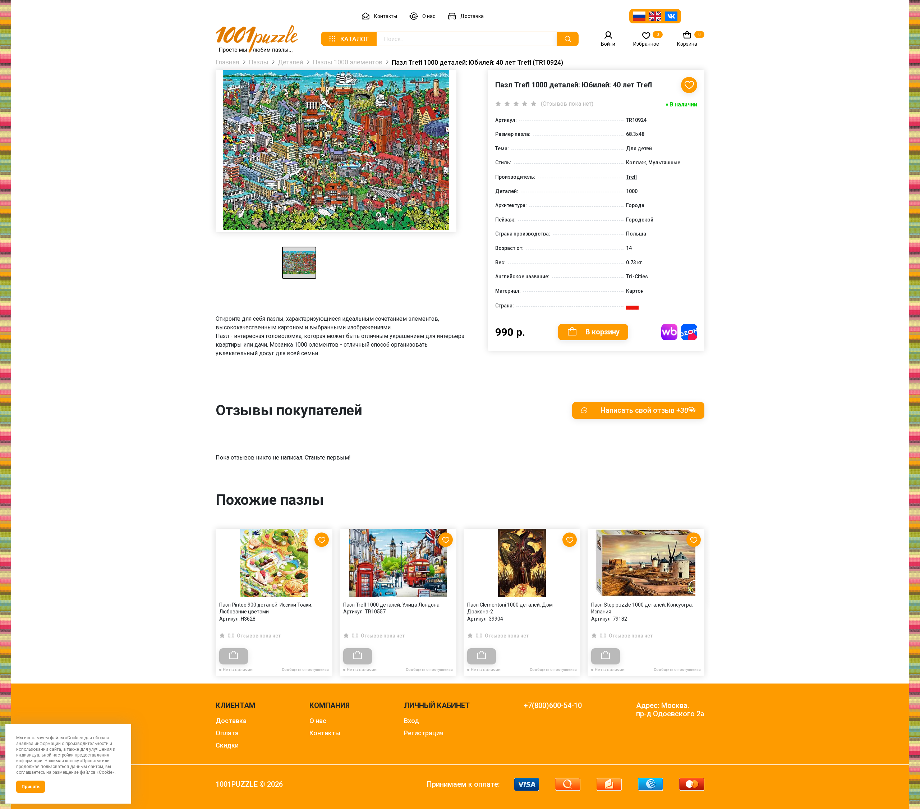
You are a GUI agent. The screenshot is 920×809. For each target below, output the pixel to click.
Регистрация (423, 733)
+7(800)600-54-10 (553, 705)
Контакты (385, 16)
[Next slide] (695, 587)
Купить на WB (669, 332)
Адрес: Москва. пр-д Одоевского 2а (670, 709)
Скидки (227, 745)
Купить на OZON (689, 332)
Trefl (631, 177)
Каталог (354, 39)
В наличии (683, 104)
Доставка (472, 16)
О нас (428, 16)
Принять (31, 786)
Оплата (227, 733)
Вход (411, 721)
